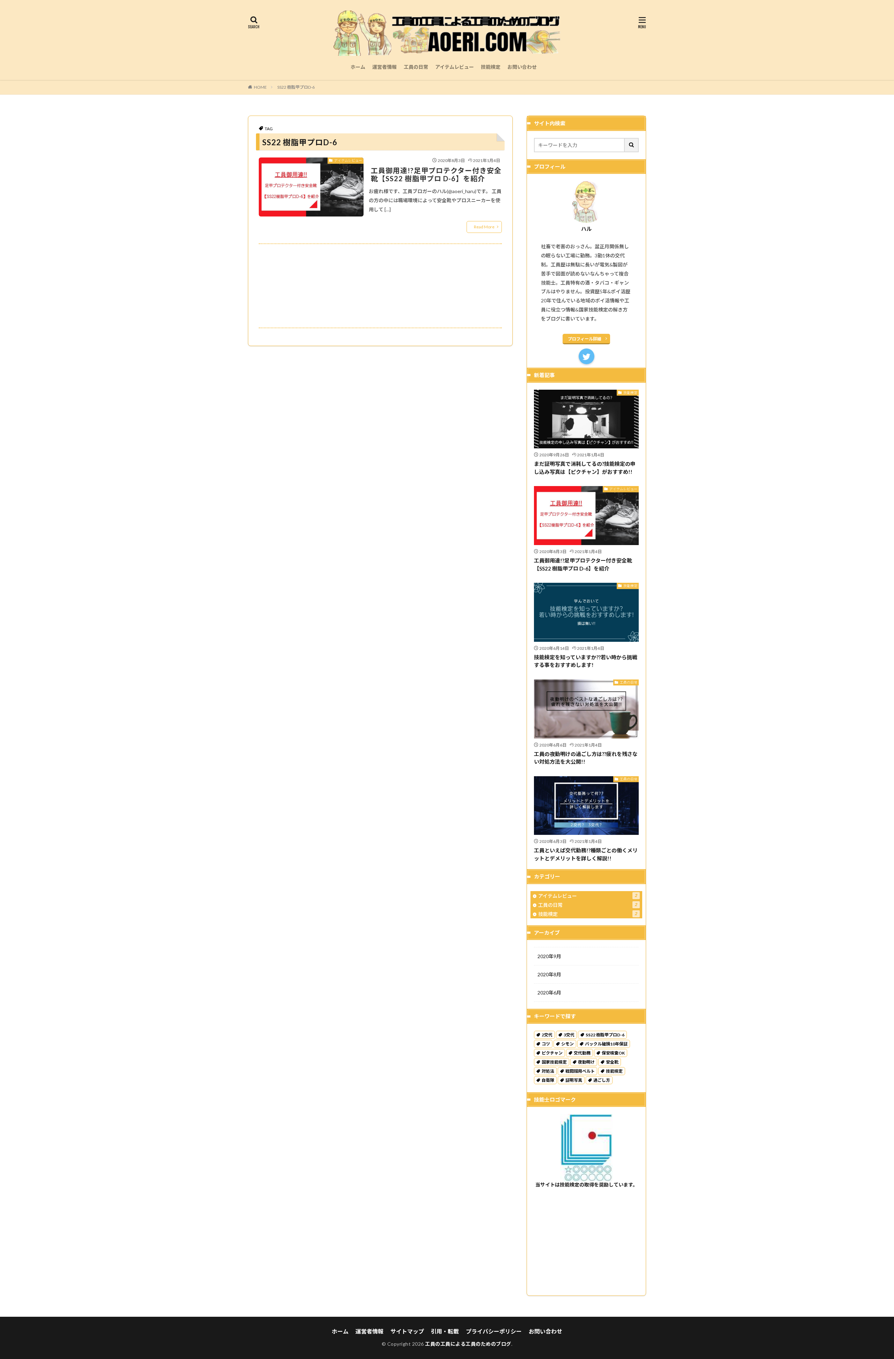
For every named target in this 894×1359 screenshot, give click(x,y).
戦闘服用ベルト (580, 1071)
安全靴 (612, 1062)
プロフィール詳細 (584, 338)
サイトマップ (407, 1331)
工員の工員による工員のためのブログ (468, 1344)
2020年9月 (549, 956)
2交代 (547, 1034)
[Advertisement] (381, 286)
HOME (260, 87)
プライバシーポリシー (494, 1331)
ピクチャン (552, 1053)
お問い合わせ (522, 67)
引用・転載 (445, 1331)
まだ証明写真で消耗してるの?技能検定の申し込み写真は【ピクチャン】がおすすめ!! (585, 468)
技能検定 (490, 67)
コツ (546, 1043)
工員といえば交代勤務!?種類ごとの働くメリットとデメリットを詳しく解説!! (586, 854)
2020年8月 (549, 974)
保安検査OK (613, 1053)
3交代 (569, 1034)
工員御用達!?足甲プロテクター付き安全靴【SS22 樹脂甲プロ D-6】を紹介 (436, 175)
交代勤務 (582, 1053)
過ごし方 (601, 1080)
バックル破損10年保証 (606, 1043)
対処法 (548, 1071)
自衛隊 (548, 1080)
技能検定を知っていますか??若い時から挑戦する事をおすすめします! (585, 661)
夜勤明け (586, 1062)
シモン (567, 1043)
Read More (484, 226)
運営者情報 (384, 67)
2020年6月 (549, 993)
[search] (632, 145)
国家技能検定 (554, 1062)
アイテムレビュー (454, 67)
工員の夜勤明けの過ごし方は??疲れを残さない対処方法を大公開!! (586, 758)
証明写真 (573, 1080)
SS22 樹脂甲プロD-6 (296, 87)
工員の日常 (416, 67)
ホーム (358, 67)
